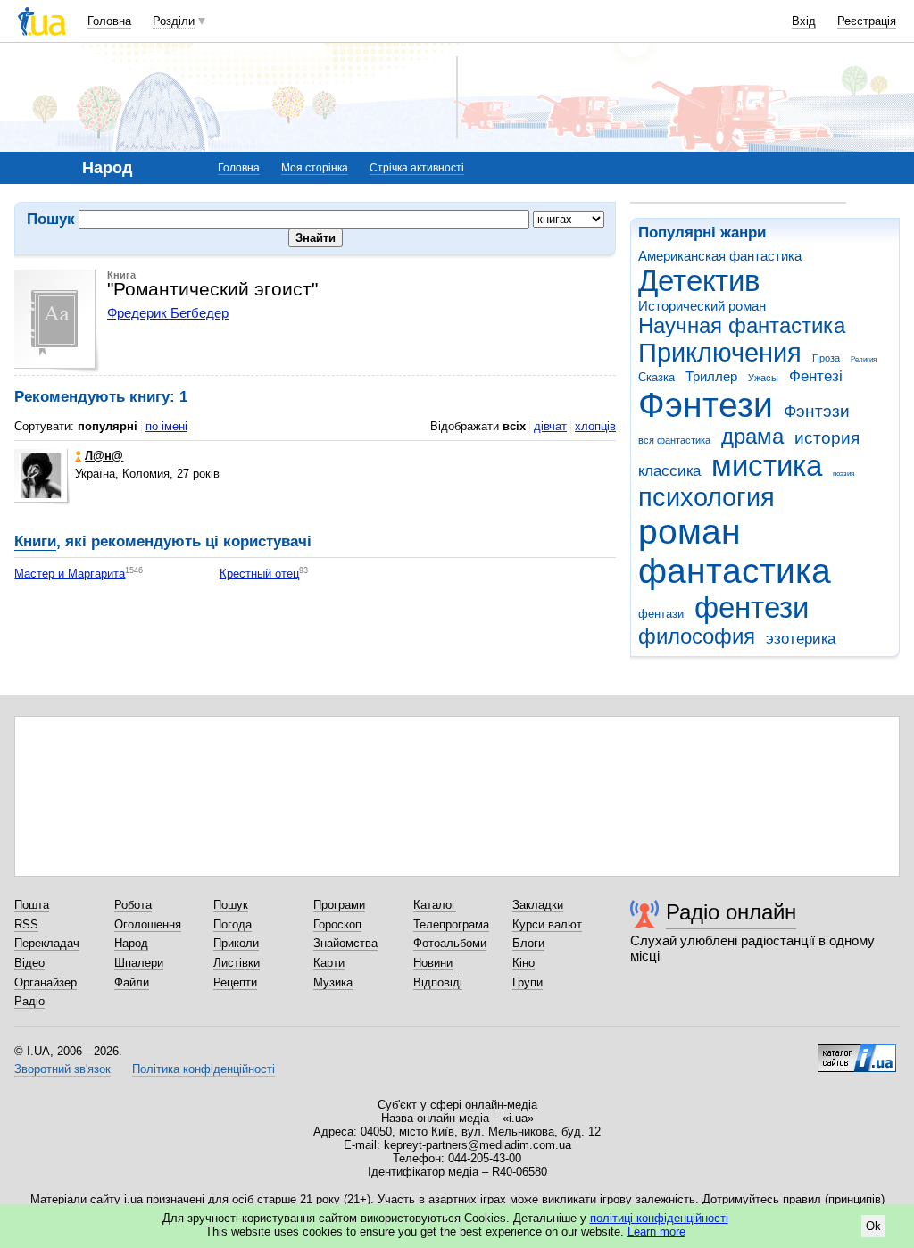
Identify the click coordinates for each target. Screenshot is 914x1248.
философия (696, 636)
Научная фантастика (741, 325)
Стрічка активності (417, 168)
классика (669, 470)
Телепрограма (451, 924)
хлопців (595, 426)
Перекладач (46, 943)
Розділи (174, 21)
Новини (433, 962)
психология (706, 497)
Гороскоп (337, 924)
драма (752, 436)
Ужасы (763, 377)
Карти (329, 962)
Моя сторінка (314, 168)
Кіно (523, 962)
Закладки (537, 904)
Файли (131, 982)
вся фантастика (674, 440)
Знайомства (345, 943)
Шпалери (138, 962)
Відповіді (437, 982)
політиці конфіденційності (659, 1218)
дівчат (550, 426)
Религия (864, 359)
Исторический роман (702, 305)
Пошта (31, 904)
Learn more (656, 1231)
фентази (661, 613)
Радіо (29, 1001)
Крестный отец (259, 573)
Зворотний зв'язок (62, 1069)
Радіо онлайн (731, 912)
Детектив (699, 280)
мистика (766, 465)
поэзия (843, 474)
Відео (29, 962)
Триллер (711, 376)
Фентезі (816, 376)
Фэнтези (705, 405)
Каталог (434, 904)
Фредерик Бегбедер (167, 312)
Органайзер (45, 982)
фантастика (734, 571)
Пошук (230, 904)
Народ (131, 943)
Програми (339, 904)
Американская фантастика (720, 255)
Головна (109, 21)
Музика (333, 982)
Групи (527, 982)
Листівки (236, 962)
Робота (133, 904)
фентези (751, 607)
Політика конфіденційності (203, 1069)
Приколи (236, 943)
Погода (232, 924)
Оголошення (147, 924)
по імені (166, 426)
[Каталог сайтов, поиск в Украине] (857, 1051)
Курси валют (547, 924)
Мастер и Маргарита (69, 573)
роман (689, 531)
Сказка (656, 377)
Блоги (528, 943)
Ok (873, 1226)
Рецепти (235, 982)
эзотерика (800, 638)
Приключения (720, 352)
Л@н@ (104, 455)
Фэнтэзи (817, 411)
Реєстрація (866, 21)
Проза (826, 358)
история (827, 437)
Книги (35, 541)
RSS (26, 924)
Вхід (804, 21)
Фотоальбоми (449, 943)
